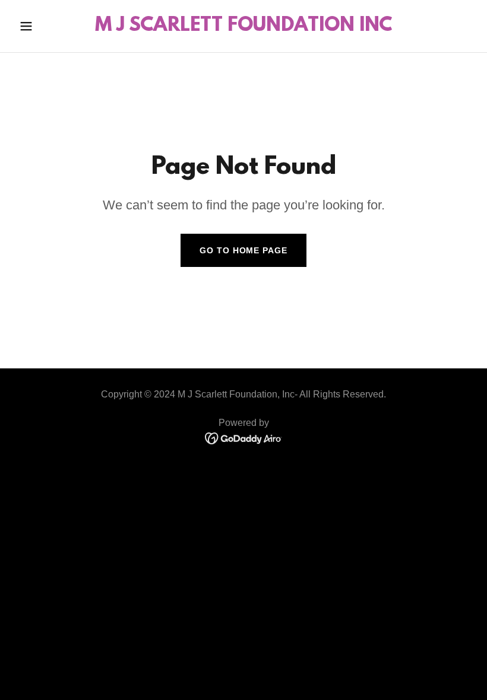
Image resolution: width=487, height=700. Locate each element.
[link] (243, 28)
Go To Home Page (243, 250)
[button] (48, 26)
